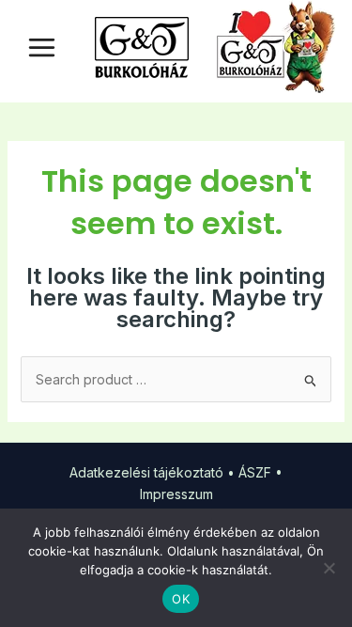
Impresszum (176, 494)
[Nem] (328, 567)
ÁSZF (254, 472)
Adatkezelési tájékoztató (146, 472)
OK (181, 598)
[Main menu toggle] (42, 47)
